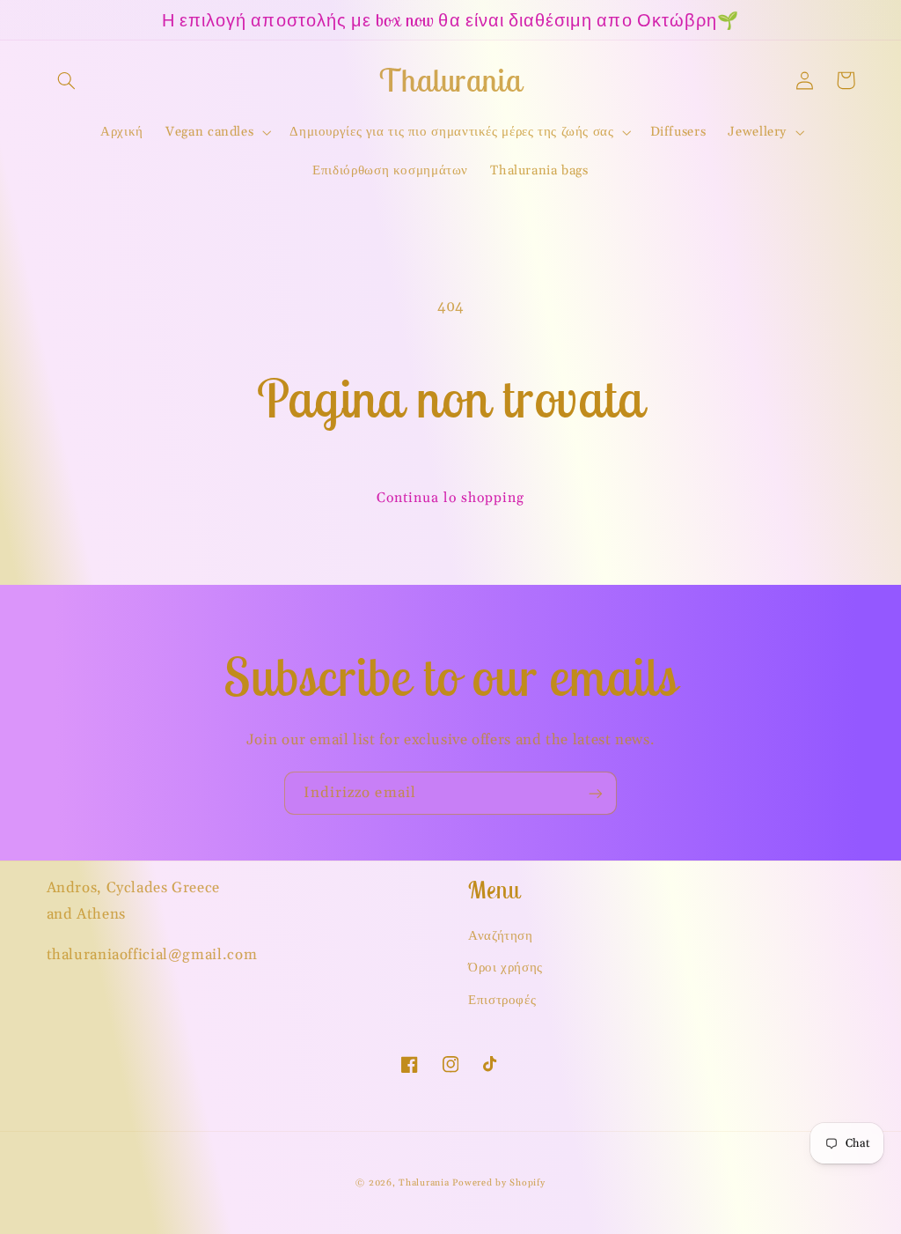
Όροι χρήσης (505, 967)
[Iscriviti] (595, 793)
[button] (67, 80)
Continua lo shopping (451, 497)
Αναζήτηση (500, 935)
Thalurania (424, 1183)
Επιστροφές (502, 1000)
